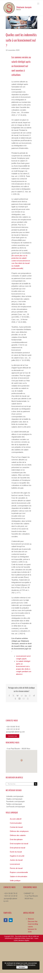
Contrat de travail (16, 827)
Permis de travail (16, 868)
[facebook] (6, 920)
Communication (16, 823)
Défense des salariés (18, 835)
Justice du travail (16, 860)
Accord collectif (15, 819)
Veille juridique (15, 881)
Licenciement (15, 864)
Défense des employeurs (19, 831)
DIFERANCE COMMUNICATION (15, 938)
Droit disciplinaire (16, 839)
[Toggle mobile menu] (38, 3)
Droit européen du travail (19, 844)
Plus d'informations (29, 965)
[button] (21, 760)
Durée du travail (16, 852)
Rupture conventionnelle (19, 872)
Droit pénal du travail (17, 848)
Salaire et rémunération (18, 876)
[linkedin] (11, 920)
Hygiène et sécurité (17, 856)
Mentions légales (24, 940)
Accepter (22, 967)
